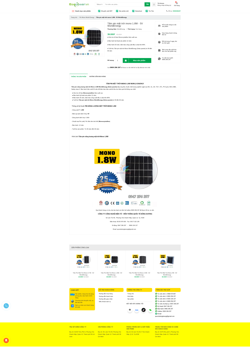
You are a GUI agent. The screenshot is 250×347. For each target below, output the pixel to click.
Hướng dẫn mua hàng (106, 293)
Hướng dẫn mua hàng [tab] (97, 76)
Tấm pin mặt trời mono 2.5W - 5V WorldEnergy (139, 274)
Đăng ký (168, 5)
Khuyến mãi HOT (106, 11)
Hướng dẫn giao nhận (105, 299)
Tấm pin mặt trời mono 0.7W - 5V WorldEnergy (83, 274)
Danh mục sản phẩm (83, 11)
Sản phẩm (130, 299)
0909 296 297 (115, 67)
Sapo (133, 343)
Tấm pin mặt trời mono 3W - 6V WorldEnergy (167, 274)
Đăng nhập (161, 5)
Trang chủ (130, 293)
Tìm (147, 4)
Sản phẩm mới (124, 11)
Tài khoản (161, 3)
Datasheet (138, 11)
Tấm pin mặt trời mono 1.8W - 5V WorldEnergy (111, 274)
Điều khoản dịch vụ (105, 301)
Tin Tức (151, 11)
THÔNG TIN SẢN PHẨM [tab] (78, 76)
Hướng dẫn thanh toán (106, 296)
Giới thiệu (130, 296)
